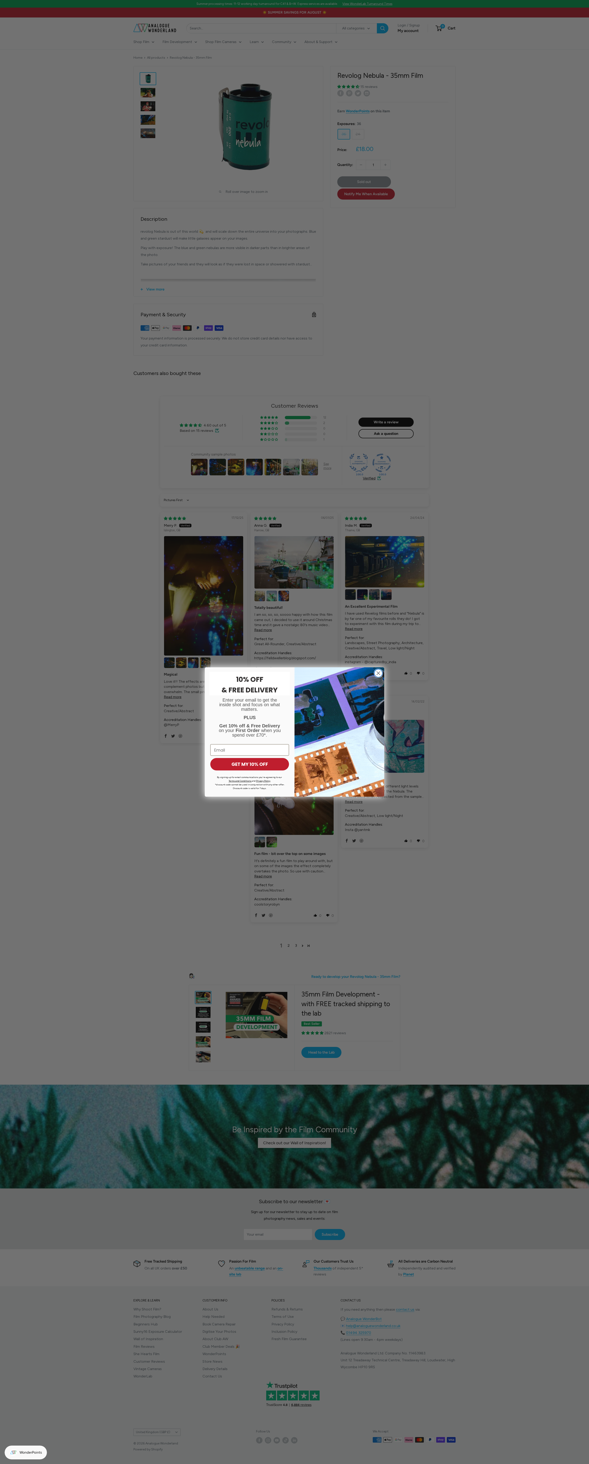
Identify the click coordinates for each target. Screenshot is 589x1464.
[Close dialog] (378, 673)
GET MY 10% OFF (249, 764)
